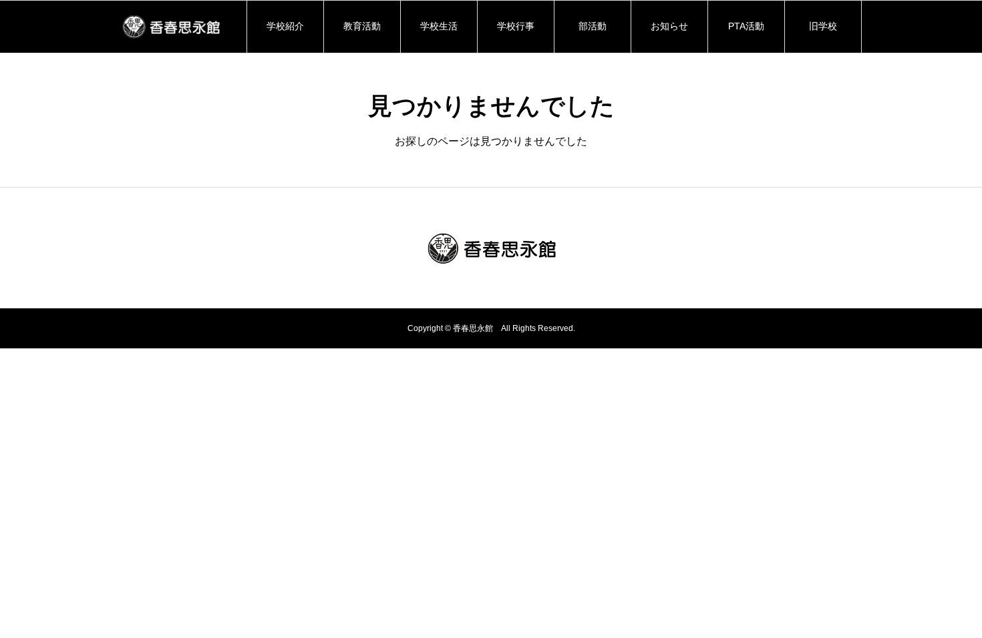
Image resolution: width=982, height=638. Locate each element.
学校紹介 (290, 26)
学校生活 (439, 26)
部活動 (593, 26)
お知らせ (669, 26)
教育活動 (362, 26)
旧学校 (823, 26)
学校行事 (515, 26)
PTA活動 (746, 26)
